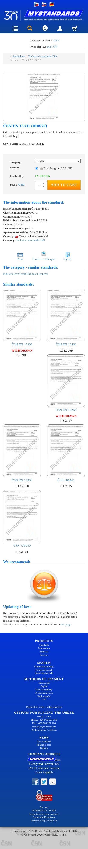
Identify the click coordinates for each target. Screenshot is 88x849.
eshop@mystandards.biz (44, 726)
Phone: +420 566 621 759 (44, 720)
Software (44, 651)
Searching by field (44, 673)
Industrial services (13, 273)
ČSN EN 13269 (66, 410)
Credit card (44, 683)
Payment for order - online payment (44, 707)
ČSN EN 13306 (22, 344)
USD (56, 40)
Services (44, 655)
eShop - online (44, 716)
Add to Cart (64, 185)
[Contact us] (52, 781)
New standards (44, 741)
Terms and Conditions (44, 817)
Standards (44, 645)
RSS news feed (44, 744)
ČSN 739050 (22, 545)
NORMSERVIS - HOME (44, 810)
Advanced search (44, 670)
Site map (44, 807)
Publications (44, 648)
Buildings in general (36, 273)
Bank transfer (44, 696)
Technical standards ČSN (42, 56)
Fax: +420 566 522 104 (44, 723)
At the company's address (44, 730)
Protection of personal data (44, 820)
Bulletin (44, 748)
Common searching (44, 666)
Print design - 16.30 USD (57, 168)
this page (66, 624)
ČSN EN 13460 (66, 344)
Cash (44, 699)
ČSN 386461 (66, 480)
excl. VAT (52, 46)
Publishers (19, 56)
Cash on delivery (44, 689)
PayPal (44, 686)
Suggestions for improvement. (44, 814)
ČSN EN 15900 (22, 480)
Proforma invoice (44, 693)
